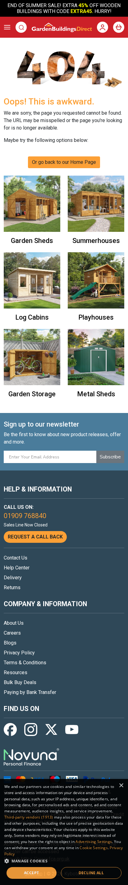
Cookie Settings (94, 847)
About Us (14, 623)
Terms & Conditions (25, 663)
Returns (12, 587)
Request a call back (35, 537)
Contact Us (15, 558)
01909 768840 (25, 516)
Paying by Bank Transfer (30, 692)
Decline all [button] (91, 872)
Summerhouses (96, 241)
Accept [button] (31, 872)
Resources (15, 672)
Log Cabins (32, 317)
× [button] (121, 785)
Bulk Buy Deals (20, 682)
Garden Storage (32, 394)
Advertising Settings (93, 841)
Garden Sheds (32, 241)
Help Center (17, 568)
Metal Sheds (96, 394)
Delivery (13, 578)
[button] (64, 861)
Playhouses (96, 317)
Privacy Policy (19, 653)
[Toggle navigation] (7, 27)
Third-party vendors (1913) (28, 817)
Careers (12, 633)
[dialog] (64, 832)
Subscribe (110, 456)
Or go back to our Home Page (64, 162)
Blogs (10, 643)
